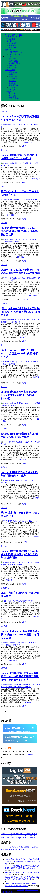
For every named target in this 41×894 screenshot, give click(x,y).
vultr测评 (12, 45)
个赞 (24, 146)
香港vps (12, 90)
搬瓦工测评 (13, 48)
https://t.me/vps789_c (21, 741)
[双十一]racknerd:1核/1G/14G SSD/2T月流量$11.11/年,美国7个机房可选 (19, 353)
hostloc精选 (20, 849)
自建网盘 (12, 67)
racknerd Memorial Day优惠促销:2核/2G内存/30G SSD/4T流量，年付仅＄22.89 (20, 634)
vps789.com (27, 728)
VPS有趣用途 (10, 39)
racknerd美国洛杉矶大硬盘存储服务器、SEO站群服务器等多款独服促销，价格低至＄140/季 (20, 676)
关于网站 (20, 890)
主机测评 (8, 41)
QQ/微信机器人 (15, 63)
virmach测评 (13, 43)
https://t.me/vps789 (21, 743)
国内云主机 (13, 76)
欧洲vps (12, 83)
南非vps (12, 74)
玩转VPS (8, 56)
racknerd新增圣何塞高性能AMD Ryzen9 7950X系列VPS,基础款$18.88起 (19, 395)
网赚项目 (12, 65)
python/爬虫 (13, 61)
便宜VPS (4, 847)
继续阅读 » (28, 142)
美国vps (12, 87)
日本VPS (12, 81)
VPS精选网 (14, 35)
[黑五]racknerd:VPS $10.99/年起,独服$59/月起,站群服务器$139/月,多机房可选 (20, 311)
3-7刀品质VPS (14, 54)
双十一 (3, 345)
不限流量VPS (14, 98)
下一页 (7, 716)
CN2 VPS (12, 94)
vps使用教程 (12, 847)
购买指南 (27, 847)
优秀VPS (8, 50)
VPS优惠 (12, 96)
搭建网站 (12, 59)
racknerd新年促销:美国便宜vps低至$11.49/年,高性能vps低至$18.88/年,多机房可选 (19, 554)
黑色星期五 (5, 303)
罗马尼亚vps (13, 85)
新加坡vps (13, 78)
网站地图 (8, 892)
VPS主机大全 (10, 70)
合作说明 (30, 754)
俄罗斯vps (13, 72)
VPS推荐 (8, 92)
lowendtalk (12, 849)
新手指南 (20, 847)
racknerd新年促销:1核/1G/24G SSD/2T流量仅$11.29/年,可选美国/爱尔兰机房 (19, 231)
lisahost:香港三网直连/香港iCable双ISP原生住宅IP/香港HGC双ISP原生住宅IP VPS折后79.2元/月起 (22, 861)
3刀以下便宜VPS (15, 52)
